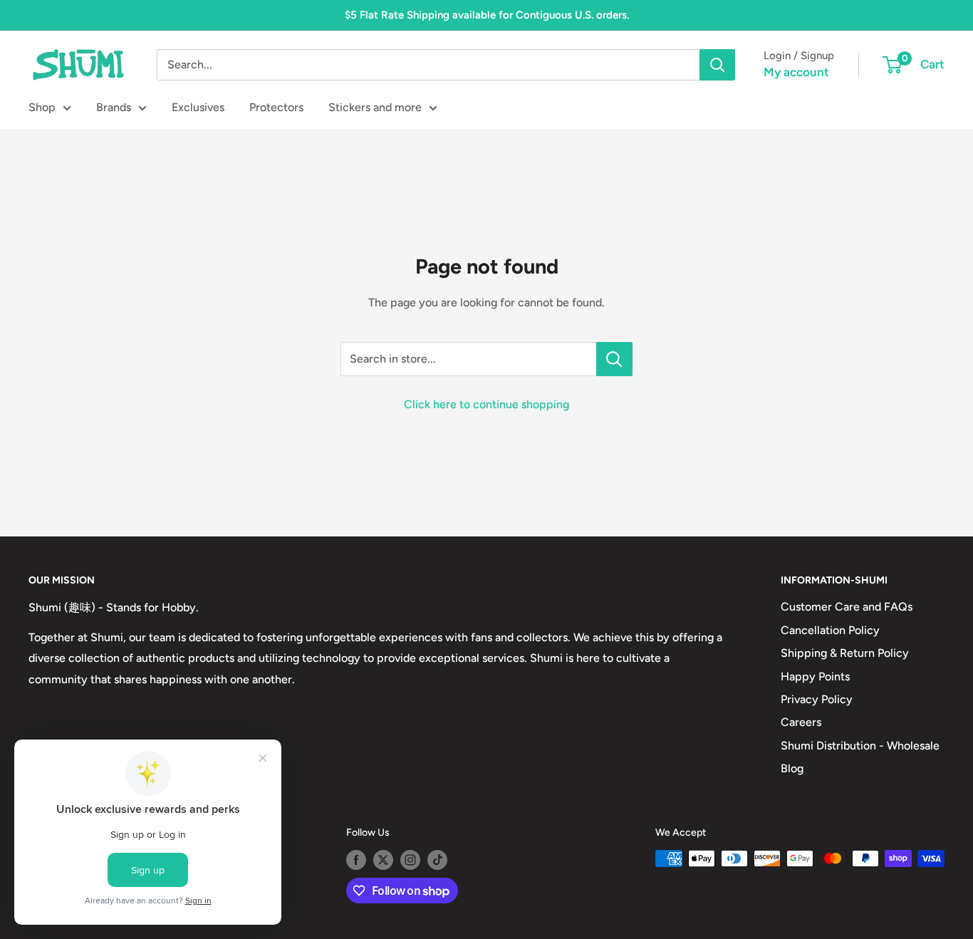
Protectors (276, 107)
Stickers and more (375, 107)
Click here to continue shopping (486, 404)
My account (796, 72)
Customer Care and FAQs (846, 606)
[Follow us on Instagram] (410, 860)
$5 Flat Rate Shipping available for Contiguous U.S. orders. (487, 15)
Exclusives (198, 107)
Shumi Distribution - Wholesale (860, 745)
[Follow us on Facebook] (356, 860)
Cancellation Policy (830, 630)
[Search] (717, 65)
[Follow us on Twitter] (383, 860)
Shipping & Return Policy (845, 653)
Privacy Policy (817, 699)
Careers (801, 722)
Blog (792, 768)
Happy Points (815, 676)
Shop (42, 107)
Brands (113, 107)
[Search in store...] (614, 359)
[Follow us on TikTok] (437, 860)
